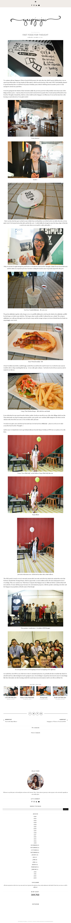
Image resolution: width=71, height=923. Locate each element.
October (34, 850)
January (34, 869)
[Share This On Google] (41, 713)
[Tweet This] (33, 713)
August (34, 855)
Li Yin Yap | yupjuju (32, 921)
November (34, 847)
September (34, 852)
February (34, 867)
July (34, 857)
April (34, 862)
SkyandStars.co (49, 921)
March (34, 864)
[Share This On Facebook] (30, 713)
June (34, 859)
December (34, 845)
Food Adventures (35, 32)
